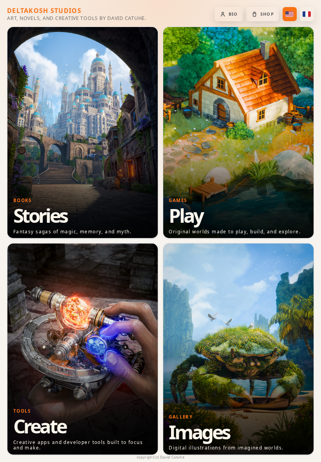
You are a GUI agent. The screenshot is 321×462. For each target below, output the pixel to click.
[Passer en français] (307, 14)
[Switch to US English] (290, 14)
